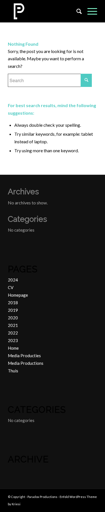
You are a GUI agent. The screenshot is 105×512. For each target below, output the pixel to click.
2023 (13, 340)
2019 (13, 310)
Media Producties (24, 355)
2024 (13, 279)
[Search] (76, 11)
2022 (13, 332)
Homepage (18, 294)
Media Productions (25, 363)
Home (13, 347)
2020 (13, 317)
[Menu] (89, 11)
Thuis (13, 370)
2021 (13, 325)
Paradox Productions (42, 497)
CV (10, 287)
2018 (13, 302)
